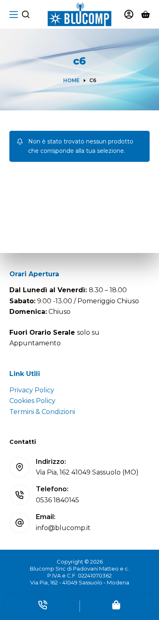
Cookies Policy (32, 401)
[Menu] (13, 14)
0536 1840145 (57, 500)
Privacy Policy (31, 390)
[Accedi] (128, 14)
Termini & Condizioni (42, 412)
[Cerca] (25, 14)
